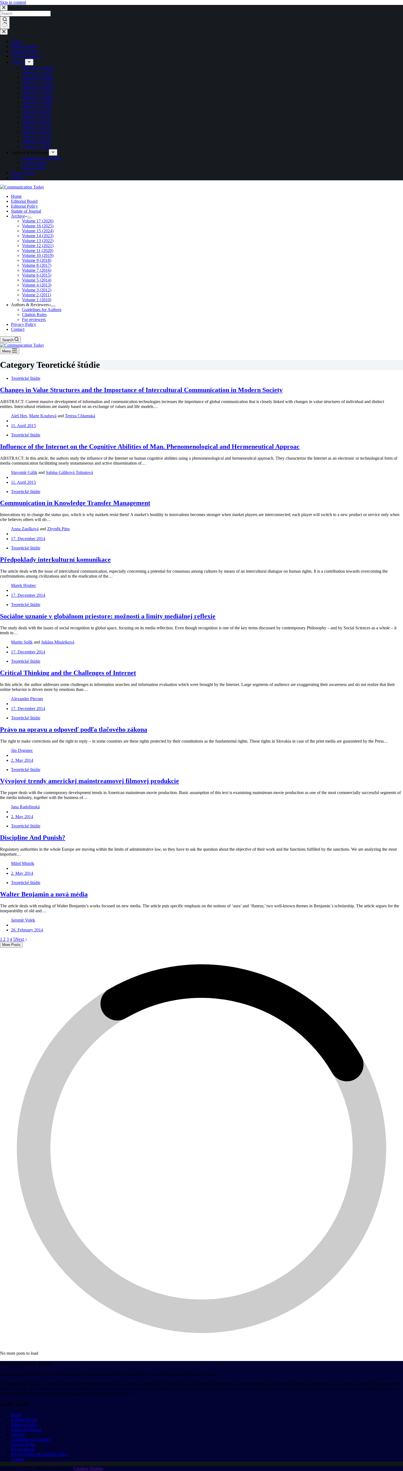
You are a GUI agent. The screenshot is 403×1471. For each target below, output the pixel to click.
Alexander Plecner (27, 698)
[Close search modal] (4, 8)
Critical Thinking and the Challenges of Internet (68, 672)
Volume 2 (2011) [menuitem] (36, 141)
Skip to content (13, 2)
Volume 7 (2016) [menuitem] (36, 117)
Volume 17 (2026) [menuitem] (37, 67)
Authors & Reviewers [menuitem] (30, 152)
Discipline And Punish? (32, 837)
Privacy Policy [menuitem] (23, 172)
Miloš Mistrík (22, 863)
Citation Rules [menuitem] (34, 163)
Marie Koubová (42, 415)
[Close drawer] (4, 32)
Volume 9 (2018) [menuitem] (36, 107)
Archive (18, 1434)
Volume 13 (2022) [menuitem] (37, 87)
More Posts (11, 945)
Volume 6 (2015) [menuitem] (36, 122)
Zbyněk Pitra (58, 528)
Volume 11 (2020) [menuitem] (37, 97)
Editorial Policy (24, 1424)
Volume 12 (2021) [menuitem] (37, 92)
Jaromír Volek (23, 920)
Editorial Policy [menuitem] (24, 51)
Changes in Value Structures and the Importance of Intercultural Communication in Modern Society (141, 389)
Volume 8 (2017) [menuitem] (36, 112)
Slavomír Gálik (24, 472)
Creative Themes (88, 1468)
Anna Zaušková (25, 528)
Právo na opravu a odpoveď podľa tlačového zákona (73, 729)
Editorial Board (24, 1419)
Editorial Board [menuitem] (24, 46)
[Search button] (5, 22)
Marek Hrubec (23, 585)
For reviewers (23, 1449)
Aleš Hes (19, 415)
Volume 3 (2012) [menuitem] (36, 136)
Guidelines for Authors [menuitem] (41, 158)
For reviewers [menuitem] (34, 168)
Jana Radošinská (25, 806)
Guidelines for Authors (30, 1439)
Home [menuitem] (16, 41)
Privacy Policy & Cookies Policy (39, 1454)
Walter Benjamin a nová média (44, 894)
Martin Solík (22, 642)
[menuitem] (29, 62)
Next (20, 939)
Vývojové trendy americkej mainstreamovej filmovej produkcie (89, 780)
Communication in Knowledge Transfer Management (75, 502)
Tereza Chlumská (80, 415)
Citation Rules (23, 1444)
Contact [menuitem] (17, 177)
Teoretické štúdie (25, 378)
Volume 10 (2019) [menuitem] (37, 102)
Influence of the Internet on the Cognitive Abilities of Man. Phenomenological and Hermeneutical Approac (150, 446)
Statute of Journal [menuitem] (26, 56)
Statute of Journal (26, 1429)
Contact (17, 1459)
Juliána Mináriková (57, 642)
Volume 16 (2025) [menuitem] (37, 72)
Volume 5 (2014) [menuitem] (36, 126)
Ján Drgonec (22, 750)
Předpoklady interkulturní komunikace (55, 559)
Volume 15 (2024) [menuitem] (37, 77)
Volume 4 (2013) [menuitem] (36, 131)
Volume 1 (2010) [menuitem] (36, 146)
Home (16, 1414)
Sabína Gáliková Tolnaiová (69, 472)
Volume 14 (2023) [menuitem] (37, 82)
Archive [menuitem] (18, 62)
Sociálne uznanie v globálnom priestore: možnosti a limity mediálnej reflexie (107, 616)
